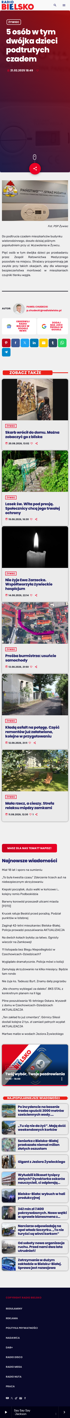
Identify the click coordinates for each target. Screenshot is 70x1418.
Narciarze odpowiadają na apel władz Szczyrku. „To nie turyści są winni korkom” (41, 1230)
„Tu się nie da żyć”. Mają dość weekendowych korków (42, 1127)
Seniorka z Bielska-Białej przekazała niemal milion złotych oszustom (39, 1145)
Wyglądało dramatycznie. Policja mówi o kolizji (33, 961)
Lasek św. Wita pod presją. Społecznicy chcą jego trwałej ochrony (32, 508)
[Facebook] (25, 1398)
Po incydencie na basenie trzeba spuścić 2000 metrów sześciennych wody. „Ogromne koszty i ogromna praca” (41, 1114)
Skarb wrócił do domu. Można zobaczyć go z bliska (32, 434)
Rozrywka (13, 1067)
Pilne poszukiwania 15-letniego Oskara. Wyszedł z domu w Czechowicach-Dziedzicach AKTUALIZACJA (34, 1005)
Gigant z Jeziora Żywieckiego (41, 1161)
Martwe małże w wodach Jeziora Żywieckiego (33, 1034)
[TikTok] (16, 1398)
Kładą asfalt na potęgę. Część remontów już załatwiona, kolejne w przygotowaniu (32, 732)
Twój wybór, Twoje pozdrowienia (35, 1074)
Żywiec (13, 22)
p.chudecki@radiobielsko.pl (44, 310)
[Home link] (18, 5)
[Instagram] (20, 1398)
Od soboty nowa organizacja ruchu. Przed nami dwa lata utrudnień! (41, 1247)
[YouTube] (7, 1398)
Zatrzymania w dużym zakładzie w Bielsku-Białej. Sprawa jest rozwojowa (39, 1264)
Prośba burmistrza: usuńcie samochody (30, 658)
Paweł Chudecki (37, 307)
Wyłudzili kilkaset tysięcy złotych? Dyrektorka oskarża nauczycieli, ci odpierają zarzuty (41, 1181)
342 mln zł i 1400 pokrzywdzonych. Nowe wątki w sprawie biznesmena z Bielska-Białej (42, 1215)
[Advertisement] (35, 114)
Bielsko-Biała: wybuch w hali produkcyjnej (41, 1195)
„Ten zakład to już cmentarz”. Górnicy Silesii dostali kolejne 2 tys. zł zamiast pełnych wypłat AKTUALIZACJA (33, 1021)
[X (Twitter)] (11, 1398)
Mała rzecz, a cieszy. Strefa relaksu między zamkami (29, 805)
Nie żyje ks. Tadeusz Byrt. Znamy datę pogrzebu (34, 981)
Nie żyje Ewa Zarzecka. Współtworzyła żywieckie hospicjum (28, 584)
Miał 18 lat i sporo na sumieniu (22, 870)
